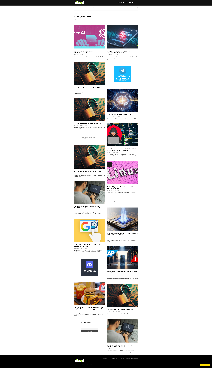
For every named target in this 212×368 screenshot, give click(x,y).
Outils (122, 7)
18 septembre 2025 (116, 236)
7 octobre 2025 (116, 190)
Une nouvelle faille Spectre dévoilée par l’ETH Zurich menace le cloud (122, 234)
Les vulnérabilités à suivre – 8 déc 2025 (87, 88)
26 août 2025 (115, 348)
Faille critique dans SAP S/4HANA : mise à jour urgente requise (122, 272)
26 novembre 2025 (116, 116)
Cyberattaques (86, 7)
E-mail (82, 326)
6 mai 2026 (82, 54)
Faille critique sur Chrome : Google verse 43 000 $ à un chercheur (88, 245)
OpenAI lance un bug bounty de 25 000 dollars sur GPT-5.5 (87, 51)
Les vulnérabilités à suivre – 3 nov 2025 (87, 123)
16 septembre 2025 (83, 248)
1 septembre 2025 (116, 311)
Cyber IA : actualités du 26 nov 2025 (119, 114)
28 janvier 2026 (116, 54)
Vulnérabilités (94, 7)
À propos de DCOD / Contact (117, 358)
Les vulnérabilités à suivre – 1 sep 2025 (120, 309)
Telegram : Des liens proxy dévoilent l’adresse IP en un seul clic (119, 51)
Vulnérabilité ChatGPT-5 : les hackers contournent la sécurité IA (119, 345)
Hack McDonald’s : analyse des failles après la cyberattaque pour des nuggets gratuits (89, 308)
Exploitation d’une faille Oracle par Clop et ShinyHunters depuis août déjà (121, 149)
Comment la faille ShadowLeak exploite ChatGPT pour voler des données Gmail (87, 207)
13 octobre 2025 (83, 173)
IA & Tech (117, 7)
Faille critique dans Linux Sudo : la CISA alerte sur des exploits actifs (122, 187)
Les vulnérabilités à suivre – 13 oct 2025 (87, 171)
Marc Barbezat (76, 54)
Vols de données (103, 7)
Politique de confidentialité (132, 358)
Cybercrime (111, 7)
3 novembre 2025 (83, 125)
